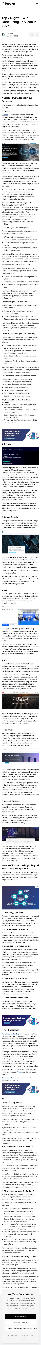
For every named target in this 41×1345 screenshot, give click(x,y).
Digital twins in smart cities (21, 291)
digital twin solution (16, 93)
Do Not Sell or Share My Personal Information (22, 1328)
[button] (37, 3)
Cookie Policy (26, 1339)
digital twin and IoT (25, 271)
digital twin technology (25, 55)
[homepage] (8, 3)
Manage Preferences (21, 1322)
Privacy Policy (15, 1339)
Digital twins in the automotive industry (25, 367)
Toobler (5, 115)
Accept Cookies (20, 1316)
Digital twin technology (11, 1034)
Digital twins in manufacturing (22, 254)
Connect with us (8, 1078)
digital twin (12, 87)
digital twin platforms (15, 305)
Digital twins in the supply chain (22, 323)
